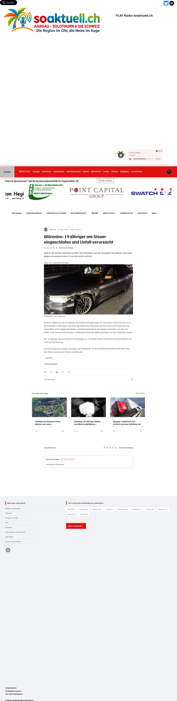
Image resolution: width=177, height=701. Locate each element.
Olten (72, 509)
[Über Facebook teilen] (45, 372)
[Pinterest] (171, 3)
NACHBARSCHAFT (79, 213)
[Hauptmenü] (169, 171)
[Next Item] (166, 192)
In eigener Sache (11, 518)
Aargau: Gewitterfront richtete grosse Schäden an (127, 422)
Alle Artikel (17, 213)
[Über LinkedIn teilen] (57, 372)
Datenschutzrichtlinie (13, 541)
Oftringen (163, 509)
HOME (7, 172)
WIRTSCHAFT (109, 213)
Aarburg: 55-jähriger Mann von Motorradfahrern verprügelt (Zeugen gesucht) (88, 422)
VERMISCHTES (126, 213)
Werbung (8, 527)
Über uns (8, 513)
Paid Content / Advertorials (15, 532)
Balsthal (73, 514)
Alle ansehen (140, 393)
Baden (150, 509)
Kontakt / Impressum (12, 508)
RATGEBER (142, 213)
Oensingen (138, 509)
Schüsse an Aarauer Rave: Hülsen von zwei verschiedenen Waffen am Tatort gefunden (48, 422)
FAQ (6, 523)
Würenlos (49, 358)
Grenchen (123, 509)
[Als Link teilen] (63, 372)
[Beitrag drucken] (69, 372)
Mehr (154, 213)
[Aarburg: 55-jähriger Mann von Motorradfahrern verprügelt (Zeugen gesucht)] (88, 407)
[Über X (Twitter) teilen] (51, 372)
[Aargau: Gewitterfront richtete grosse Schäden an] (127, 407)
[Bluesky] (166, 3)
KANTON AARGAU (34, 213)
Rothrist (84, 514)
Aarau (110, 509)
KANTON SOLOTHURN (56, 213)
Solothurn (97, 509)
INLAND (95, 213)
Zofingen (84, 509)
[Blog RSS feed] (8, 550)
